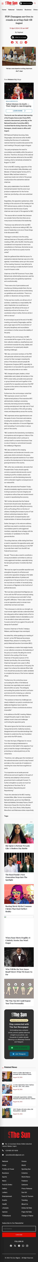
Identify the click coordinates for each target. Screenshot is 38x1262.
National (11, 10)
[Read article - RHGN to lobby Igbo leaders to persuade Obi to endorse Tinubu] (7, 1076)
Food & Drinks (7, 1185)
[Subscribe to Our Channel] (19, 1246)
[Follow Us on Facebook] (11, 1246)
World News (25, 1177)
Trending (24, 1200)
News (4, 1181)
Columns (19, 10)
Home (4, 10)
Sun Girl (24, 1192)
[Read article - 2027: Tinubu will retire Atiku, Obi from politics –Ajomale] (7, 1113)
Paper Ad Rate (26, 1212)
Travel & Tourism (27, 1196)
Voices (23, 1161)
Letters (4, 1192)
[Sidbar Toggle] (2, 3)
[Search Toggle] (35, 3)
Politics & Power (8, 1169)
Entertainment (7, 1196)
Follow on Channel (20, 1048)
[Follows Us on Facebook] (12, 42)
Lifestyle (5, 1208)
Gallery (4, 1189)
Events (4, 1200)
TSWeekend (6, 1216)
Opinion (4, 1212)
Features (24, 1181)
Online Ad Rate (26, 1208)
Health (4, 1204)
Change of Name (27, 1216)
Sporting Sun (26, 1169)
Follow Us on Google (27, 3)
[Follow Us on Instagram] (27, 1246)
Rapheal (20, 32)
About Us (24, 1204)
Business (28, 10)
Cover (4, 1165)
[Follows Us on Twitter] (17, 42)
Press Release (26, 1189)
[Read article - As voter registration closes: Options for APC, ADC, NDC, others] (7, 1089)
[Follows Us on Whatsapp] (21, 42)
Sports (4, 1177)
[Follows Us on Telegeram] (26, 42)
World (23, 1165)
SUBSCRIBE (19, 1234)
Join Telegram (20, 1054)
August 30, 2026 (17, 1077)
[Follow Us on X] (15, 1246)
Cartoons (24, 1185)
